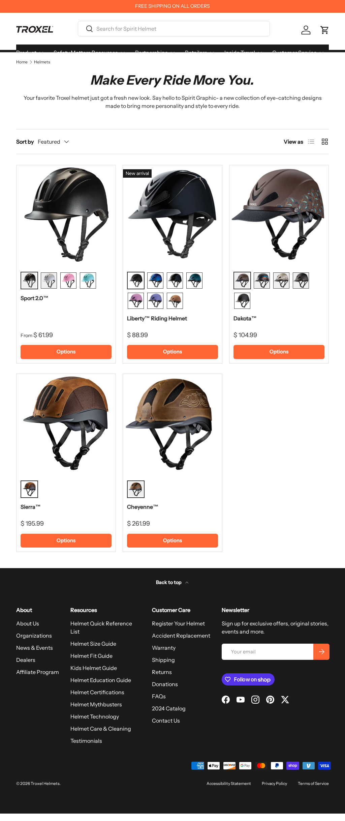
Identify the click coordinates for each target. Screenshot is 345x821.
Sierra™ (31, 506)
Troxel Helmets (45, 783)
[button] (324, 30)
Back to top (169, 582)
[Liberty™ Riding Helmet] (172, 214)
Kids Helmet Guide (93, 668)
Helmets (42, 62)
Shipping (163, 659)
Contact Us (166, 720)
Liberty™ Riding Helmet (157, 318)
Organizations (34, 635)
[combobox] (174, 28)
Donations (165, 684)
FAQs (159, 696)
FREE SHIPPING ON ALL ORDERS (172, 6)
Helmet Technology (94, 716)
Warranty (164, 647)
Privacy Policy (274, 783)
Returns (162, 672)
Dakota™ (245, 318)
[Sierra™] (66, 423)
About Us (27, 623)
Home (22, 62)
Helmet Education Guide (100, 680)
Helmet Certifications (97, 692)
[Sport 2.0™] (66, 214)
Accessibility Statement (229, 783)
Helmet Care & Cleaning (100, 728)
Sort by (25, 141)
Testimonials (86, 740)
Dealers (25, 659)
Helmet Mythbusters (96, 704)
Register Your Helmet (178, 623)
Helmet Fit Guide (91, 655)
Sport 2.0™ (35, 298)
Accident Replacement (181, 635)
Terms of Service (313, 783)
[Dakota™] (278, 214)
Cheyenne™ (142, 506)
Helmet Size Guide (93, 643)
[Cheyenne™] (172, 423)
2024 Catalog (169, 708)
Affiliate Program (37, 672)
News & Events (34, 647)
